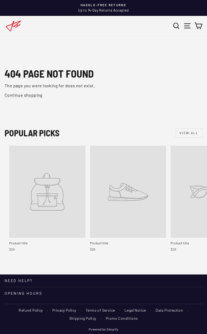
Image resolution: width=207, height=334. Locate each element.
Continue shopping (24, 95)
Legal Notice (135, 310)
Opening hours (23, 293)
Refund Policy (31, 310)
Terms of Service (100, 310)
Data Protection (169, 310)
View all (189, 133)
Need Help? (19, 280)
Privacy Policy (64, 310)
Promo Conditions (122, 318)
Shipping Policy (82, 318)
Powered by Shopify (103, 329)
